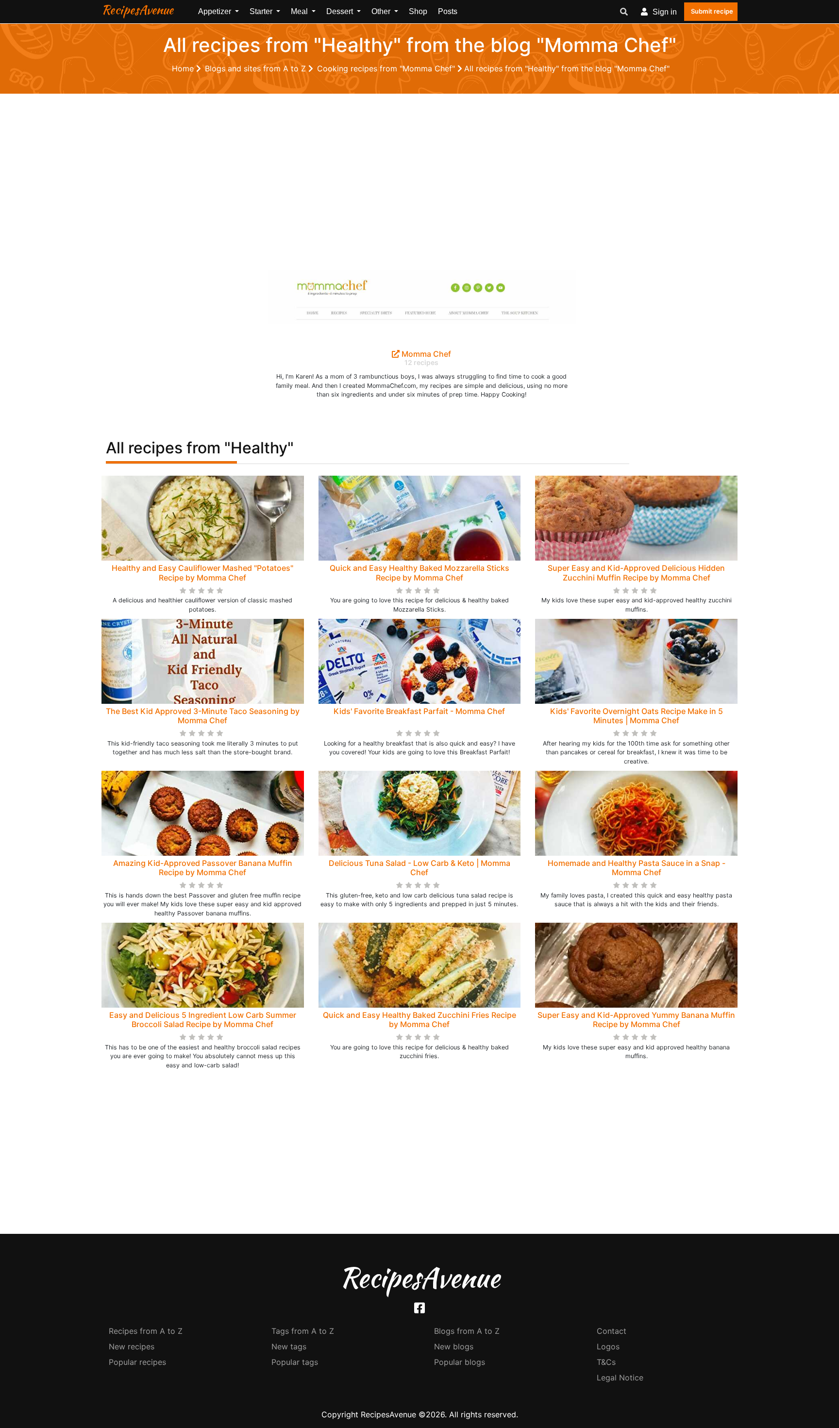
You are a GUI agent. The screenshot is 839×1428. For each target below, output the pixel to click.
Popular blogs (459, 1362)
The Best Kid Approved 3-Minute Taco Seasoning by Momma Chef (203, 715)
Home (184, 68)
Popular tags (294, 1362)
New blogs (453, 1346)
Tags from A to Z (302, 1331)
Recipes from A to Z (146, 1331)
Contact (611, 1331)
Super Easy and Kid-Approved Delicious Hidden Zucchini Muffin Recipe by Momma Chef (636, 572)
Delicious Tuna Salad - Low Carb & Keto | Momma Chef (419, 867)
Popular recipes (137, 1362)
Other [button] (381, 11)
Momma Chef (425, 354)
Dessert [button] (340, 11)
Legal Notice (620, 1377)
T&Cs (606, 1362)
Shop (418, 11)
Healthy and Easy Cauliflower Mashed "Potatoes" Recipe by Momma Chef (202, 572)
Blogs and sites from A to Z (256, 68)
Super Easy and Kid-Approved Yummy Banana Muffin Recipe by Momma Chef (636, 1019)
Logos (608, 1346)
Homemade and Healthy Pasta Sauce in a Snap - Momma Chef (636, 867)
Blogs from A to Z (467, 1331)
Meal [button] (300, 11)
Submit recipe (712, 11)
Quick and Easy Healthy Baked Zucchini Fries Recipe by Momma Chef (419, 1019)
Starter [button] (262, 11)
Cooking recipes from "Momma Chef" (387, 68)
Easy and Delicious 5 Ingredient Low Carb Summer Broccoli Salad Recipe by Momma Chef (202, 1019)
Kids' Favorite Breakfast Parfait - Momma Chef (419, 711)
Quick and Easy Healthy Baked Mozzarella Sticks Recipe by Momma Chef (419, 572)
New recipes (131, 1346)
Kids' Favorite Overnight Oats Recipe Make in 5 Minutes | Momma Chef (636, 715)
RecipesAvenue (137, 9)
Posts (447, 11)
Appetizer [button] (215, 11)
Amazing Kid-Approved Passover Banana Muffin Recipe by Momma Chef (202, 867)
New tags (288, 1346)
